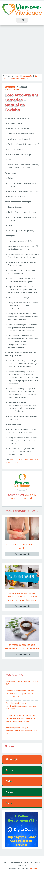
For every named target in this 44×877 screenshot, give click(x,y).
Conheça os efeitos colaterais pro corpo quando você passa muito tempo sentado (20, 693)
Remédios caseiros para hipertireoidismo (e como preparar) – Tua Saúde (21, 706)
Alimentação (9, 87)
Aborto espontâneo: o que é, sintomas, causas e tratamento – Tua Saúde (21, 731)
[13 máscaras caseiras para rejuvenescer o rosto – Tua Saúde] (22, 629)
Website (29, 498)
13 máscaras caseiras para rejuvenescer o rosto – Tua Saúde (22, 647)
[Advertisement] (22, 48)
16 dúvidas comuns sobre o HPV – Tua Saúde (22, 682)
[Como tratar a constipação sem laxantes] (22, 528)
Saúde (9, 803)
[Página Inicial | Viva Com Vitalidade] (22, 9)
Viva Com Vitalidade (13, 89)
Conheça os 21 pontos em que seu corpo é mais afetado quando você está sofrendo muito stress (20, 718)
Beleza (9, 770)
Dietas (9, 781)
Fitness (9, 792)
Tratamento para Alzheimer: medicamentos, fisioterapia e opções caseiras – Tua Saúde (22, 596)
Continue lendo (21, 554)
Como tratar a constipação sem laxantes (22, 546)
